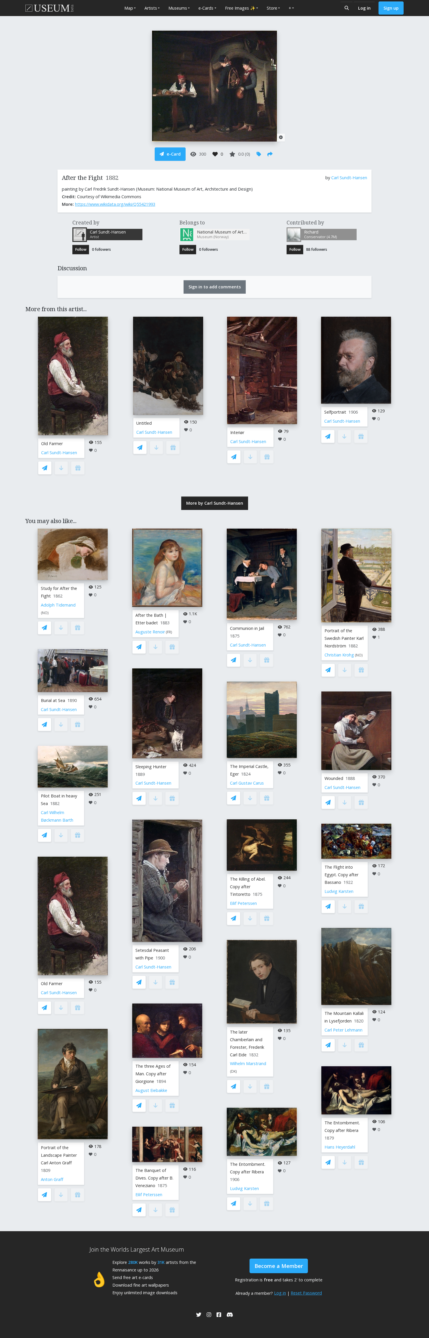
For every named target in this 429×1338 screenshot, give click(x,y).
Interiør (237, 432)
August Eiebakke (151, 1090)
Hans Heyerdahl (340, 1147)
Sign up (391, 8)
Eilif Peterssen (148, 1194)
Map (128, 8)
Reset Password (306, 1293)
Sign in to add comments (215, 287)
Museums (177, 8)
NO (45, 612)
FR (169, 632)
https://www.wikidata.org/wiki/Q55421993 (115, 204)
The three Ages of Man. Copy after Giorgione (152, 1073)
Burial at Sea (53, 700)
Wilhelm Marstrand (248, 1063)
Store (272, 8)
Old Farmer (52, 443)
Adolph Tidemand (58, 605)
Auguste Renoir (150, 632)
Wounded (334, 778)
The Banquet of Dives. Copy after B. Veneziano (154, 1178)
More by (214, 503)
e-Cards (205, 8)
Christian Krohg (339, 655)
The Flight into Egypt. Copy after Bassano (341, 874)
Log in (364, 8)
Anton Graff (52, 1179)
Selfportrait (335, 412)
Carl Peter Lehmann (343, 1030)
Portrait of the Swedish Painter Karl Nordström (344, 638)
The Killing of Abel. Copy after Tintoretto (248, 886)
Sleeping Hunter (150, 766)
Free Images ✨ (240, 8)
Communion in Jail (247, 628)
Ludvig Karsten (244, 1188)
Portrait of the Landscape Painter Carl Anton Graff (59, 1155)
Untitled (144, 423)
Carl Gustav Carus (247, 783)
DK (233, 1071)
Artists (150, 8)
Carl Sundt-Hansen (349, 177)
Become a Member (278, 1265)
